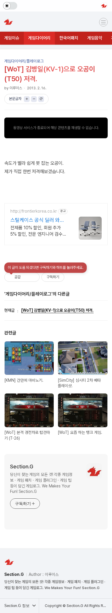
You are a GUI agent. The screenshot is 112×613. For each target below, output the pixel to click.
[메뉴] (103, 22)
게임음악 (94, 38)
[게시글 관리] (33, 277)
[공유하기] (26, 277)
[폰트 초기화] (41, 99)
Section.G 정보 (17, 605)
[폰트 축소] (34, 99)
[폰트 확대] (27, 99)
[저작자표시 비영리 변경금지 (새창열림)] (72, 277)
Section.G (21, 466)
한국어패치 (68, 38)
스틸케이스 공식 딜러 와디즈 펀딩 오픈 (37, 220)
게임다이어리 (39, 38)
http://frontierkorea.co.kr (33, 211)
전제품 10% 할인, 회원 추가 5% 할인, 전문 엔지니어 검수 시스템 (36, 231)
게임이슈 (11, 38)
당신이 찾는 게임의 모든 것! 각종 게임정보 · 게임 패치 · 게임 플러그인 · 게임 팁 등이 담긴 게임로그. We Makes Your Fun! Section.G (41, 483)
